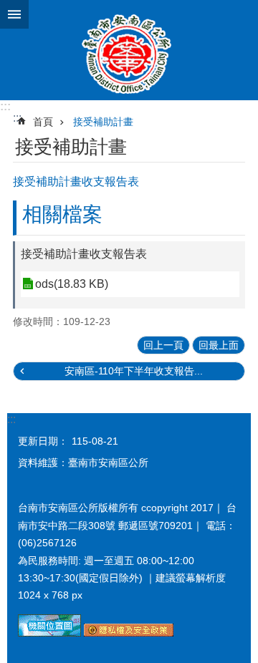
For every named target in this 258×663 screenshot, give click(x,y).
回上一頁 (163, 345)
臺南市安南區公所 (129, 50)
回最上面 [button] (219, 345)
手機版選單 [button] (14, 14)
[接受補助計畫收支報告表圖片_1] (128, 633)
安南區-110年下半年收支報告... (133, 371)
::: (5, 106)
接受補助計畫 (103, 121)
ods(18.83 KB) (71, 284)
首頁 (43, 121)
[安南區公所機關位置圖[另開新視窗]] (49, 633)
